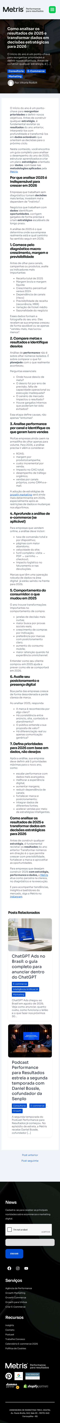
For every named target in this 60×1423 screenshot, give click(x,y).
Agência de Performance (18, 1288)
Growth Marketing (15, 1293)
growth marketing (21, 494)
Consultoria (16, 71)
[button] (52, 9)
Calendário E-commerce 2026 (21, 1343)
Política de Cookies (15, 1348)
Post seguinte (29, 1161)
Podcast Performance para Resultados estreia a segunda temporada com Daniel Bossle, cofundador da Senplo (30, 1081)
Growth (17, 1111)
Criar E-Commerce (15, 1306)
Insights (9, 1325)
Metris (14, 171)
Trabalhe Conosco (15, 1339)
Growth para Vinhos (16, 1302)
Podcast (9, 1334)
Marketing (15, 76)
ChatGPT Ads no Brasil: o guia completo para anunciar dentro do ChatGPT (28, 967)
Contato (9, 1330)
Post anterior (30, 1155)
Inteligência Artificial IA (25, 989)
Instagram (16, 896)
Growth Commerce (15, 1297)
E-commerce (36, 71)
